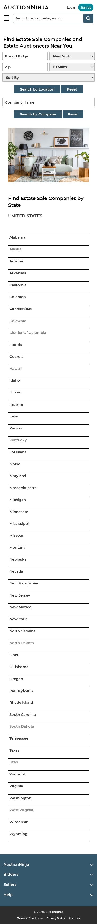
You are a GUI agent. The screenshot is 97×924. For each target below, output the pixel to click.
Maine (14, 464)
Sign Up (85, 7)
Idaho (14, 380)
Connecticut (20, 308)
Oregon (16, 678)
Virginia (16, 786)
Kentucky (18, 440)
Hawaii (15, 368)
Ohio (13, 655)
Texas (14, 750)
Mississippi (19, 523)
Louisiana (18, 452)
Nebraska (18, 559)
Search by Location (37, 89)
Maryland (17, 475)
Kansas (15, 428)
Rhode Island (21, 702)
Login (71, 7)
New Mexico (20, 607)
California (18, 285)
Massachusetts (22, 488)
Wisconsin (18, 822)
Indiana (16, 404)
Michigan (17, 499)
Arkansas (17, 273)
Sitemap (74, 918)
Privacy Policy (56, 918)
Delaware (17, 320)
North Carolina (22, 631)
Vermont (17, 774)
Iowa (13, 416)
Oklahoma (18, 666)
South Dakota (21, 726)
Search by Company (38, 114)
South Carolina (22, 714)
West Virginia (21, 810)
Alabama (17, 237)
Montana (17, 547)
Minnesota (18, 511)
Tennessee (18, 738)
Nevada (16, 571)
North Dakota (21, 643)
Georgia (16, 356)
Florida (15, 344)
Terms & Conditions (30, 918)
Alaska (15, 249)
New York (18, 619)
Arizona (16, 261)
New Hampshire (23, 583)
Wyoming (18, 833)
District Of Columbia (27, 332)
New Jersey (19, 595)
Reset (72, 89)
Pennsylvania (21, 690)
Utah (13, 762)
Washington (20, 798)
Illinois (15, 392)
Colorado (17, 297)
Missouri (16, 535)
